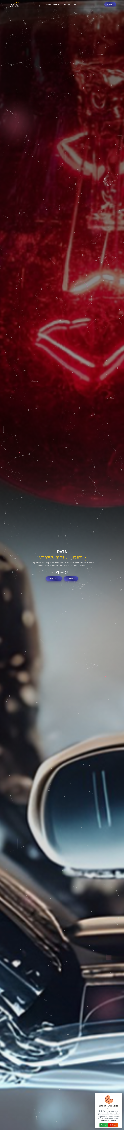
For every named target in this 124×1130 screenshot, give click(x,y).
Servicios (56, 4)
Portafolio (66, 4)
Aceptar (103, 1125)
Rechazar (113, 1125)
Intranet (110, 4)
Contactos (54, 579)
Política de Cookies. (108, 1121)
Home (48, 4)
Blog (74, 4)
